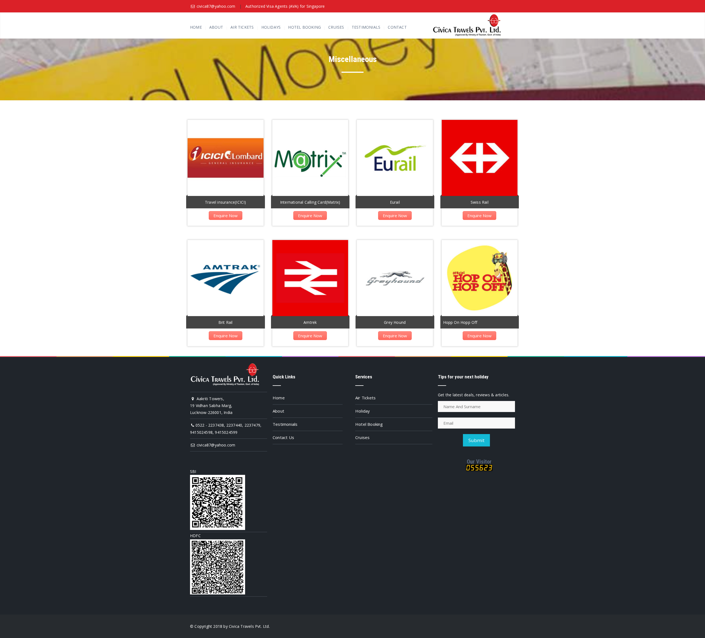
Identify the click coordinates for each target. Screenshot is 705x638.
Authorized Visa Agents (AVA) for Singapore (285, 6)
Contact (397, 27)
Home (196, 27)
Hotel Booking (304, 27)
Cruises (336, 27)
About (216, 27)
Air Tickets (242, 27)
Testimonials (366, 27)
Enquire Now (225, 215)
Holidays (271, 27)
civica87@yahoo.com (216, 6)
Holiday (362, 411)
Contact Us (283, 437)
